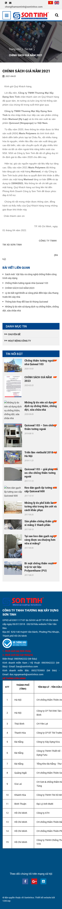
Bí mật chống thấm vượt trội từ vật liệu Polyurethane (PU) (39, 566)
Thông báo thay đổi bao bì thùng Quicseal (26, 301)
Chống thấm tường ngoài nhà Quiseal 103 (26, 283)
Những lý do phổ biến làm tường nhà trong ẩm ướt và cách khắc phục (40, 506)
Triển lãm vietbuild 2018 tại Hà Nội (40, 454)
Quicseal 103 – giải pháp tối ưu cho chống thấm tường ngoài (41, 472)
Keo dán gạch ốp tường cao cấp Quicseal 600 (40, 489)
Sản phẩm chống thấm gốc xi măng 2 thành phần (40, 523)
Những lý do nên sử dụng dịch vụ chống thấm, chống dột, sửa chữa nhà (40, 406)
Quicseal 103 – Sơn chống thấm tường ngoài (40, 427)
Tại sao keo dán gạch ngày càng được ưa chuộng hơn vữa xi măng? (40, 539)
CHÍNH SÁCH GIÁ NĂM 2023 (19, 287)
